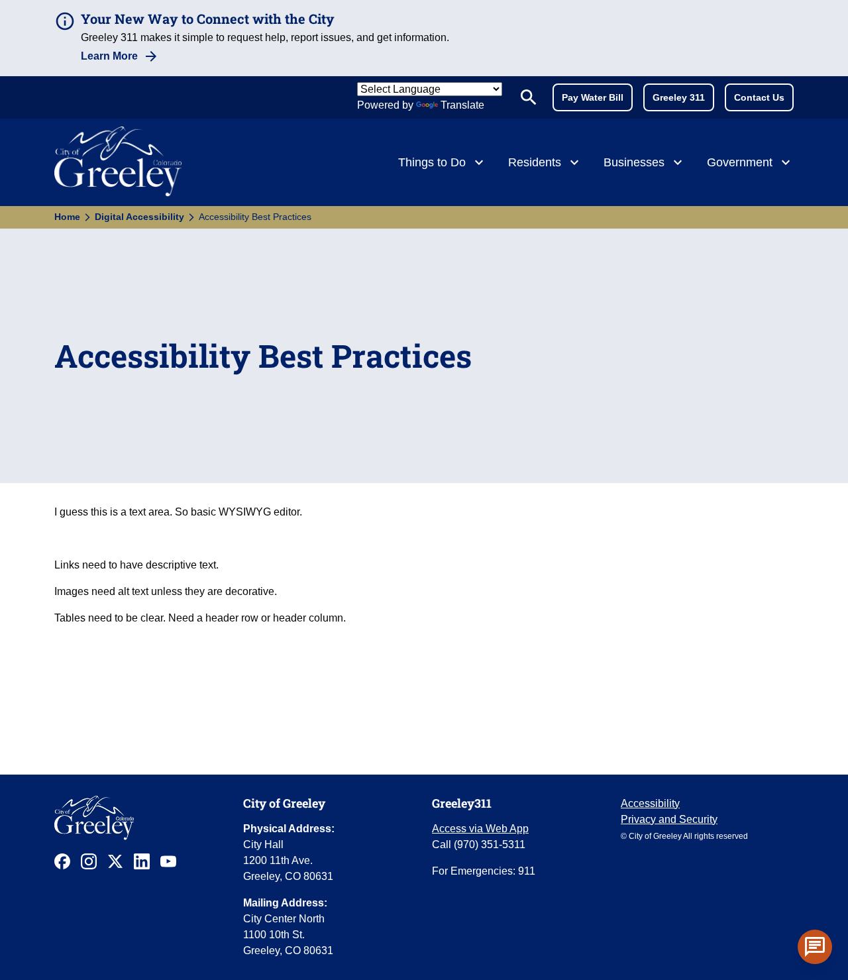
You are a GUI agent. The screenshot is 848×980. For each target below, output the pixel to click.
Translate (462, 105)
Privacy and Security (669, 819)
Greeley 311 (679, 97)
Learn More (109, 56)
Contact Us (759, 97)
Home (67, 216)
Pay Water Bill (592, 97)
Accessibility (650, 803)
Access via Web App (480, 828)
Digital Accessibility (139, 216)
